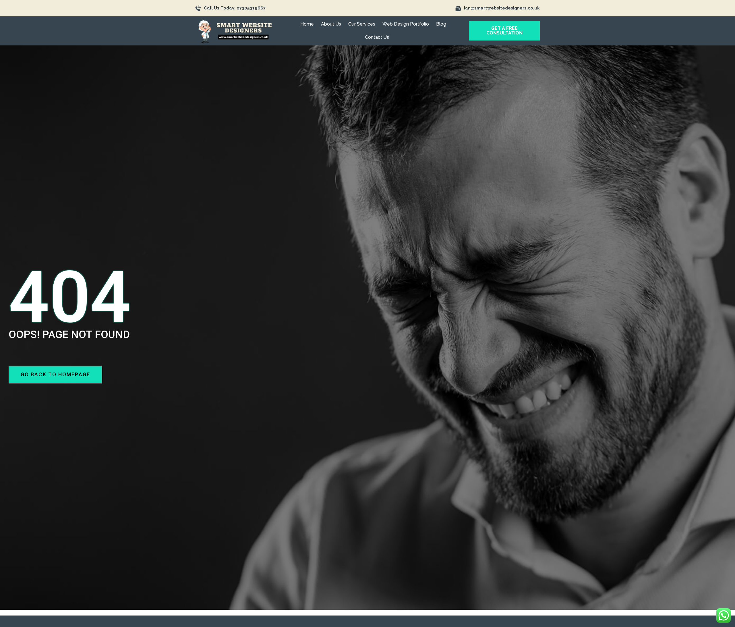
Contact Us (377, 37)
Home (307, 24)
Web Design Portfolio (405, 24)
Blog (441, 24)
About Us (331, 24)
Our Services (361, 24)
